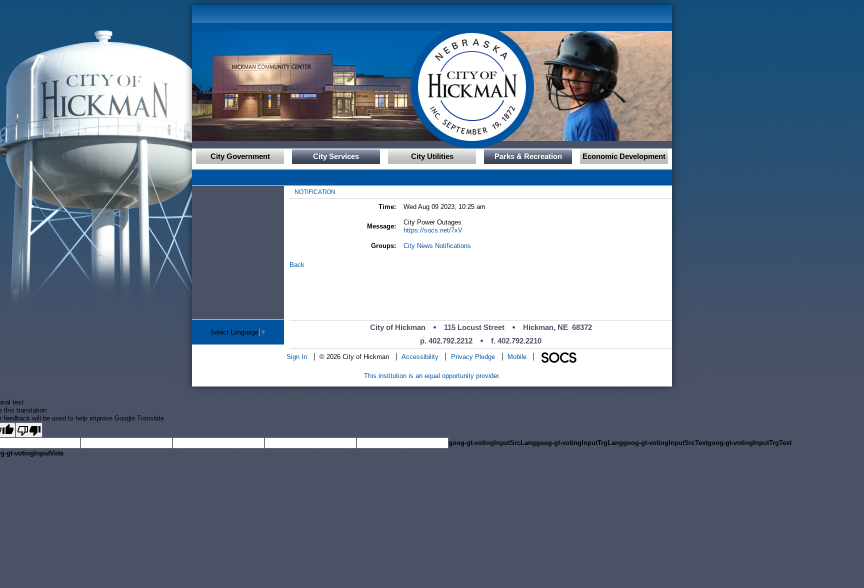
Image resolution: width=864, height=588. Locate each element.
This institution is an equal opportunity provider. (432, 376)
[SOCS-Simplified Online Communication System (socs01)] (558, 356)
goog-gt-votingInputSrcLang (492, 442)
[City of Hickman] (339, 86)
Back (297, 264)
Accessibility (420, 356)
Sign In (296, 356)
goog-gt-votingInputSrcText (665, 442)
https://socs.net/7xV (433, 230)
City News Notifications (437, 246)
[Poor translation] (29, 430)
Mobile (517, 356)
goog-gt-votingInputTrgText (750, 442)
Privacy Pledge (473, 356)
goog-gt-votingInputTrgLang (579, 442)
